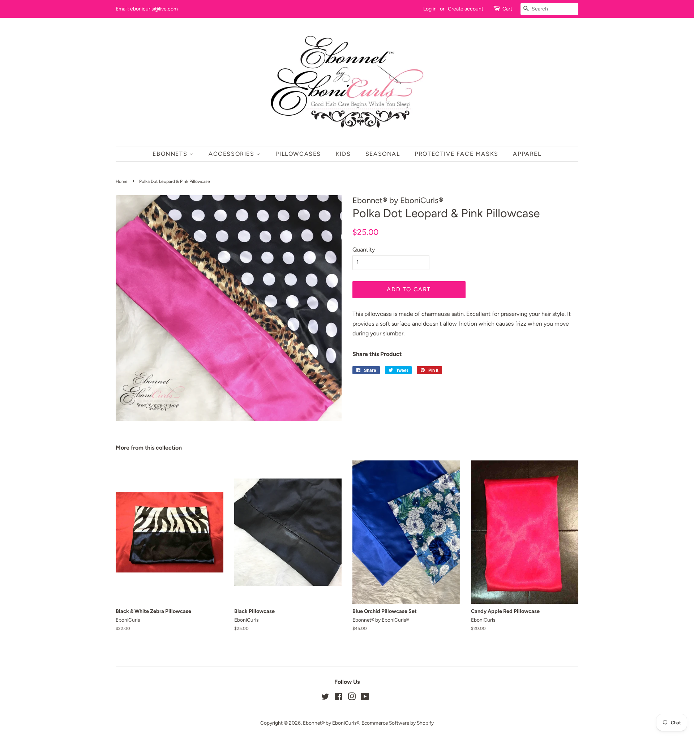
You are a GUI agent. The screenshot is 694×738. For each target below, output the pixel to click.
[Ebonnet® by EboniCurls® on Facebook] (338, 698)
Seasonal (382, 153)
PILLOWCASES (298, 153)
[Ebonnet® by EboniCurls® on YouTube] (365, 698)
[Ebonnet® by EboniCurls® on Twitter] (325, 698)
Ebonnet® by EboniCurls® (331, 723)
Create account (465, 9)
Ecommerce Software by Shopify (397, 723)
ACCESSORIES (232, 153)
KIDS (343, 153)
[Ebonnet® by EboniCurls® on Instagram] (352, 698)
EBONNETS (171, 153)
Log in (430, 9)
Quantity (363, 249)
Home (122, 181)
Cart (507, 9)
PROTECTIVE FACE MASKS (456, 153)
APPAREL (527, 153)
